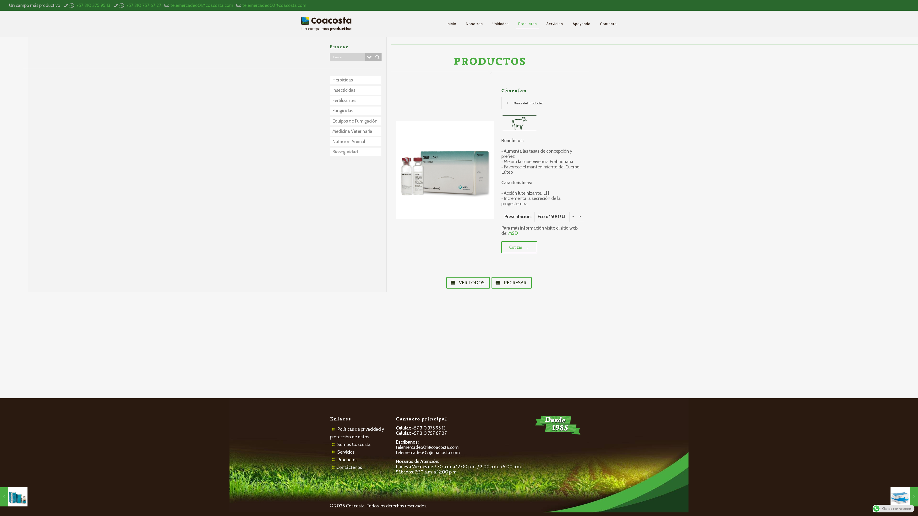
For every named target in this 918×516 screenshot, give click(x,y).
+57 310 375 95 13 (93, 5)
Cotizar (515, 247)
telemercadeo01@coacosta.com (201, 5)
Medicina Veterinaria (352, 131)
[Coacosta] (326, 24)
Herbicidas (342, 80)
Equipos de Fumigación (354, 121)
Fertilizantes (344, 100)
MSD (513, 233)
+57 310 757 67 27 (143, 5)
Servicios (346, 452)
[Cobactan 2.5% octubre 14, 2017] (13, 496)
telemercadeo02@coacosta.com (274, 5)
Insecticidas (343, 90)
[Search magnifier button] (377, 57)
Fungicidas (342, 110)
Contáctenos (349, 467)
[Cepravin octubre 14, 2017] (904, 496)
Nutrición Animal (348, 141)
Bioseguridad (345, 152)
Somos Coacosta (354, 444)
